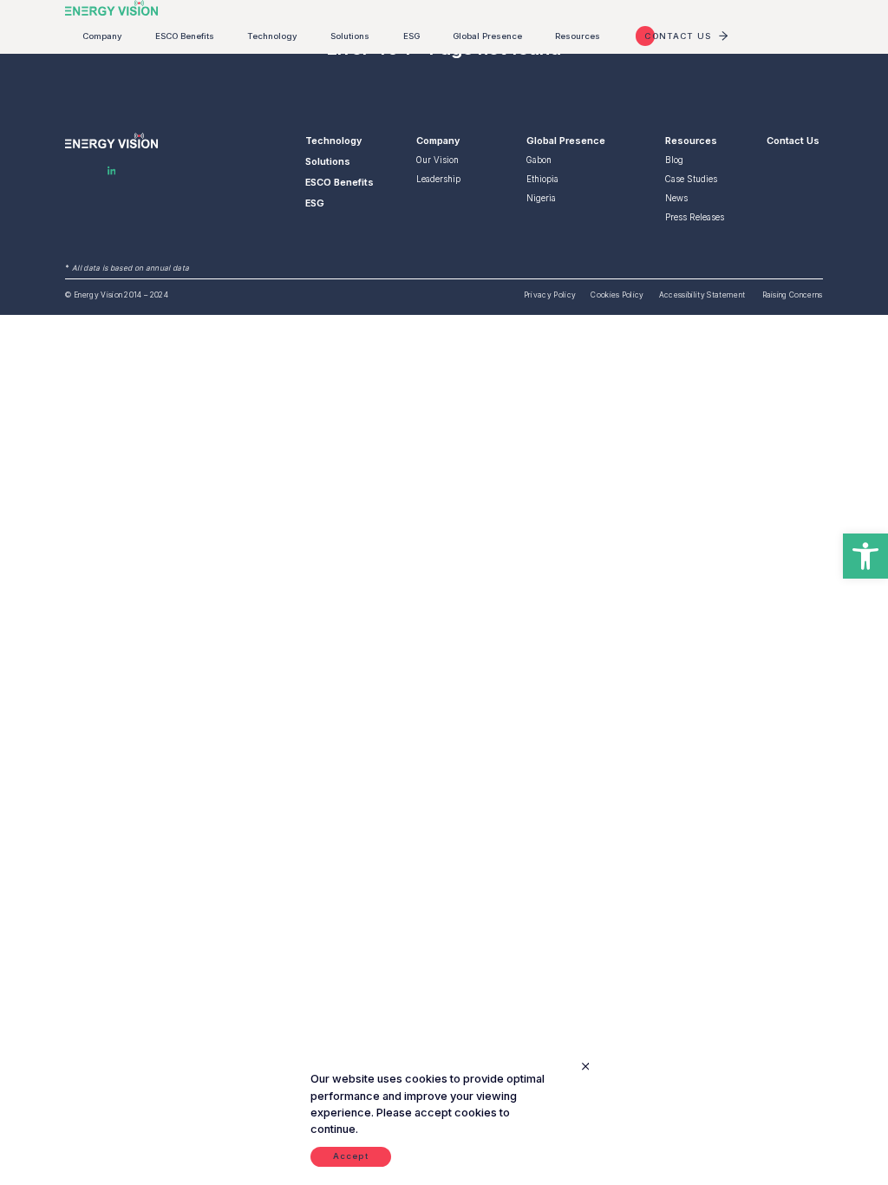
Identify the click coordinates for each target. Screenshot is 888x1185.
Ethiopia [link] (542, 179)
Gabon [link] (539, 160)
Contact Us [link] (793, 140)
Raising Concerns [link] (792, 295)
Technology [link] (272, 36)
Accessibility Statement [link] (703, 295)
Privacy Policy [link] (550, 295)
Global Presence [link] (487, 36)
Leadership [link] (438, 179)
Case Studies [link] (691, 179)
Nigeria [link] (541, 198)
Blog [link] (674, 160)
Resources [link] (577, 36)
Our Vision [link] (437, 160)
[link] (865, 556)
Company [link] (102, 36)
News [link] (676, 198)
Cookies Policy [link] (617, 295)
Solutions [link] (349, 36)
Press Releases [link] (694, 217)
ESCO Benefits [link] (184, 36)
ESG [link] (411, 36)
